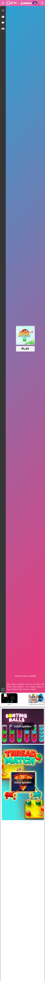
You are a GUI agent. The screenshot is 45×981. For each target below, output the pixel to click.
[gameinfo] (3, 29)
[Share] (2, 10)
